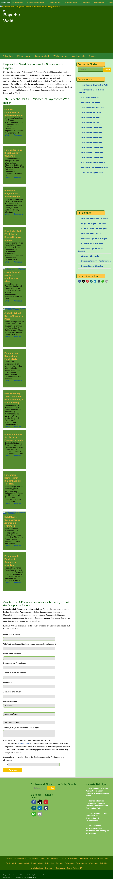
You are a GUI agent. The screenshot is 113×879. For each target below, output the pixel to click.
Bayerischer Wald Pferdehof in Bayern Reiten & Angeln (13, 235)
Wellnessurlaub (61, 56)
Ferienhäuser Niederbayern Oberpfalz (91, 91)
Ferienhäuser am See (90, 122)
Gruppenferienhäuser (90, 97)
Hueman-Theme (31, 878)
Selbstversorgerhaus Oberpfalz (94, 167)
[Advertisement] (38, 789)
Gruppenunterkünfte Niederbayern (96, 261)
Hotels (63, 858)
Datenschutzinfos (23, 744)
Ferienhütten (71, 3)
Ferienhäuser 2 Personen (91, 127)
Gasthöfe (85, 3)
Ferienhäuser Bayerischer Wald (94, 85)
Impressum (49, 868)
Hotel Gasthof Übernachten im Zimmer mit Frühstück (12, 521)
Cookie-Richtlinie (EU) (75, 868)
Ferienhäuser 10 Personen (92, 147)
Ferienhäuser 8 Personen (91, 142)
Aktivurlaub (8, 56)
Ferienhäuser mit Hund (91, 112)
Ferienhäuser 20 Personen (92, 157)
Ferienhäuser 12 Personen (92, 152)
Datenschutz (60, 868)
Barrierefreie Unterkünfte (99, 858)
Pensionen (99, 3)
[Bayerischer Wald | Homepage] (11, 18)
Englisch (93, 56)
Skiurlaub (59, 863)
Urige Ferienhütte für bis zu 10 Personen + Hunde (13, 437)
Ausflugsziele (78, 56)
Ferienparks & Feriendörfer (92, 107)
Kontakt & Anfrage (36, 868)
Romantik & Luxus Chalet (92, 243)
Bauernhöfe (17, 3)
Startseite (5, 3)
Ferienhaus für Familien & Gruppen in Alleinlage (11, 560)
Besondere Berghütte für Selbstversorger (12, 193)
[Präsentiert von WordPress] (13, 877)
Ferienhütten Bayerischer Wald (94, 218)
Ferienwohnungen (35, 3)
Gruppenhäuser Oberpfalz (92, 266)
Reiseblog (103, 863)
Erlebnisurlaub (24, 56)
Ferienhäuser (55, 3)
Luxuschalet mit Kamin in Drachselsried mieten (12, 276)
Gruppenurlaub (42, 56)
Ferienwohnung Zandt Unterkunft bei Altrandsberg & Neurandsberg (13, 398)
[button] (79, 281)
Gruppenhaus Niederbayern (93, 162)
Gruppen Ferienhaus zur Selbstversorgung (13, 112)
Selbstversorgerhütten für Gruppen (90, 249)
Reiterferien (49, 863)
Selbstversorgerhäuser (91, 102)
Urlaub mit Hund (37, 863)
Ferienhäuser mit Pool (90, 117)
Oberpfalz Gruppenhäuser (92, 172)
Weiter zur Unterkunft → (14, 135)
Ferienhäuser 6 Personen (91, 137)
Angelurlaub (84, 858)
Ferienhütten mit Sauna (91, 233)
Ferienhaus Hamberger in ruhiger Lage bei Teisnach (12, 479)
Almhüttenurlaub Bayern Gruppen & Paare (13, 316)
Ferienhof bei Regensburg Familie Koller (11, 356)
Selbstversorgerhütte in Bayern (94, 238)
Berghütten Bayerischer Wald (93, 223)
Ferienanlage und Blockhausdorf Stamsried (13, 153)
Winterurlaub (93, 863)
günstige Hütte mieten (90, 256)
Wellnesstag (69, 863)
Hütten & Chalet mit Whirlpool (94, 228)
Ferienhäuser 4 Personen (91, 132)
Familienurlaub (11, 863)
